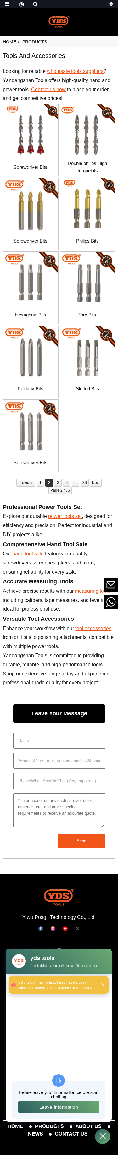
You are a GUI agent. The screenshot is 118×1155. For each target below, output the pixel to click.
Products (34, 41)
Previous (25, 483)
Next (96, 483)
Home (9, 41)
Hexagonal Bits (30, 314)
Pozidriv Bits (30, 388)
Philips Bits (87, 241)
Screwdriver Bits (31, 167)
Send (81, 841)
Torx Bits (87, 314)
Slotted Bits (87, 388)
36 (84, 483)
